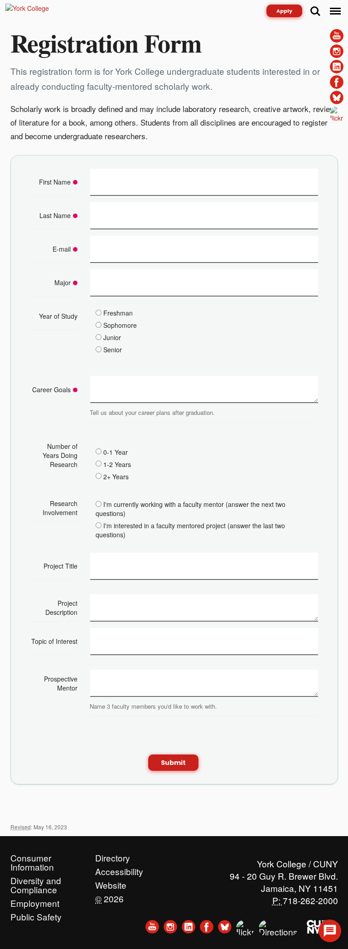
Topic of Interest (54, 641)
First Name (55, 181)
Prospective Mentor (60, 683)
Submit (173, 762)
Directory (112, 856)
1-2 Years (117, 463)
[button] (330, 931)
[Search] (315, 11)
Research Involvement (60, 508)
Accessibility (119, 869)
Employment (34, 901)
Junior (112, 337)
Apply (284, 11)
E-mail (62, 248)
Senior (112, 349)
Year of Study (58, 316)
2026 (109, 896)
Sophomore (120, 325)
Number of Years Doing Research (60, 455)
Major (62, 282)
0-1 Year (115, 451)
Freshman (118, 312)
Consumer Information (32, 856)
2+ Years (116, 476)
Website (110, 883)
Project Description (61, 608)
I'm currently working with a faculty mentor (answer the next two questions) (190, 509)
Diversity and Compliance (35, 878)
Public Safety (36, 914)
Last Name (55, 215)
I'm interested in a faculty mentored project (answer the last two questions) (190, 530)
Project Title (60, 565)
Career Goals (51, 389)
